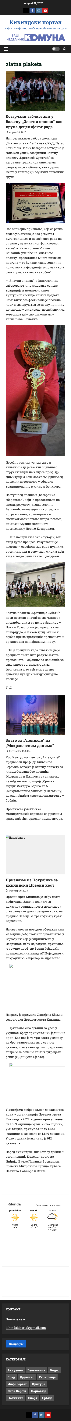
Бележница (36, 1370)
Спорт (32, 1398)
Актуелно (15, 1370)
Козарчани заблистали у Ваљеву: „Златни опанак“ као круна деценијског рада (34, 121)
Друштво (27, 1377)
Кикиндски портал (36, 22)
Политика (15, 1398)
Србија (47, 1398)
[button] (6, 49)
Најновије (38, 1391)
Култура (38, 1384)
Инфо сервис (17, 1384)
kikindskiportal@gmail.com (26, 1328)
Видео (54, 1370)
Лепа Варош (17, 1391)
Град (11, 1377)
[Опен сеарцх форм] (64, 48)
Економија (47, 1377)
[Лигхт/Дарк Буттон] (56, 49)
